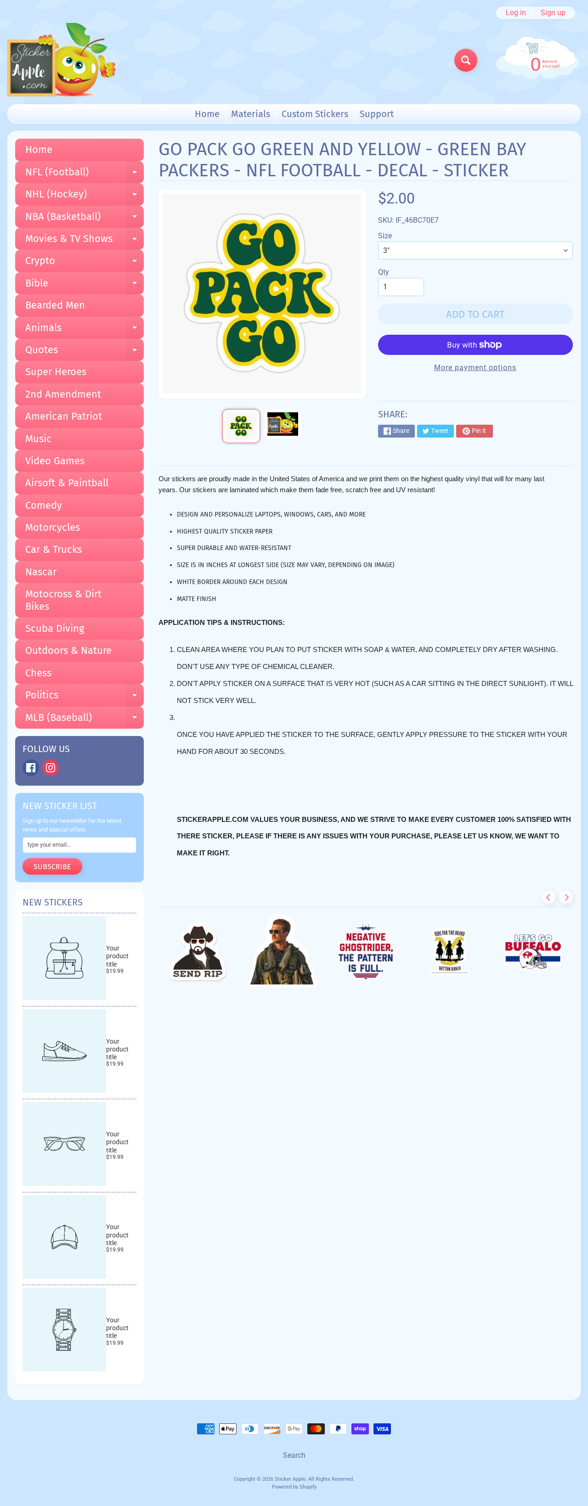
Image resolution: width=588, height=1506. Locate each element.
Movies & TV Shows (84, 241)
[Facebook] (31, 767)
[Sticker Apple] (61, 60)
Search (294, 1455)
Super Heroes (55, 371)
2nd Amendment (63, 394)
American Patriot (63, 416)
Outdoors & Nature (68, 650)
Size (385, 235)
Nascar (41, 572)
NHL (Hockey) (84, 196)
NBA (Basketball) (84, 219)
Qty (383, 272)
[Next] (566, 897)
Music (38, 439)
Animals (84, 330)
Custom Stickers (315, 113)
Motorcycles (52, 527)
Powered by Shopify (294, 1487)
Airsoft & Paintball (66, 483)
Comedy (43, 505)
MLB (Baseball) (84, 720)
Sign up (553, 13)
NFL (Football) (84, 174)
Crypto (84, 263)
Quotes (84, 352)
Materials (250, 113)
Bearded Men (55, 305)
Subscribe (52, 866)
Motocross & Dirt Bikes (63, 600)
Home (207, 113)
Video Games (55, 461)
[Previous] (548, 897)
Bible (84, 285)
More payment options (475, 367)
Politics (84, 697)
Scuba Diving (54, 628)
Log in (516, 13)
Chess (38, 673)
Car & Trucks (53, 549)
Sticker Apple (290, 1479)
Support (377, 113)
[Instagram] (50, 767)
